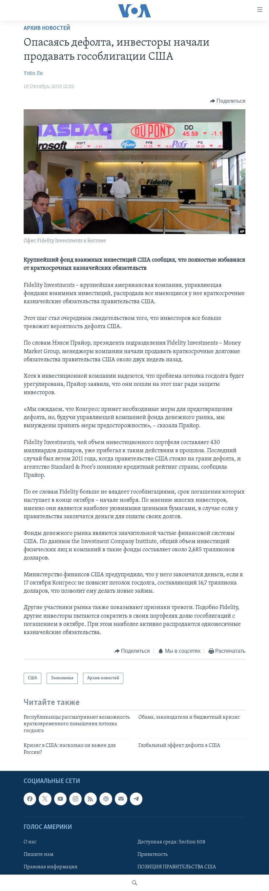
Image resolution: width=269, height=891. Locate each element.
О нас (30, 842)
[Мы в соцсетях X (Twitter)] (45, 799)
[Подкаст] (105, 799)
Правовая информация (50, 867)
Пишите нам (38, 854)
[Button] (228, 101)
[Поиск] (134, 883)
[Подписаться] (121, 799)
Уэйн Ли (33, 73)
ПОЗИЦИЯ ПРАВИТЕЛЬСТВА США (176, 867)
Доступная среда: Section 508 (171, 842)
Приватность (152, 854)
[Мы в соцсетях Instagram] (75, 799)
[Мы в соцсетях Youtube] (60, 799)
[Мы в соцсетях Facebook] (30, 799)
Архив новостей (47, 29)
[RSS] (90, 799)
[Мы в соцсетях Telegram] (136, 799)
